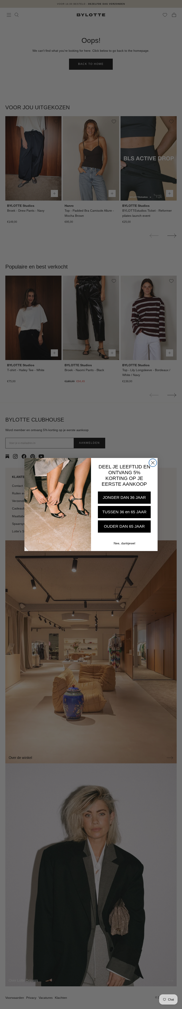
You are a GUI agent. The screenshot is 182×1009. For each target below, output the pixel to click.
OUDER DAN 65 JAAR (124, 526)
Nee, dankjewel (124, 543)
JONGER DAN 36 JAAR (124, 497)
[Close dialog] (153, 463)
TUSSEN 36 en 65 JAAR (124, 512)
